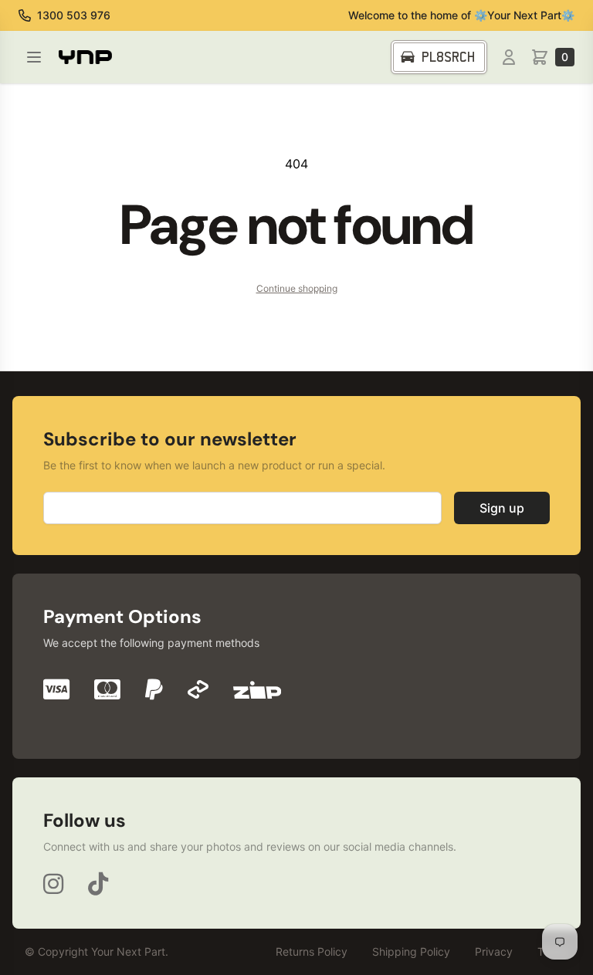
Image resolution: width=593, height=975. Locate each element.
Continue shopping (296, 288)
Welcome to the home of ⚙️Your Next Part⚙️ (461, 15)
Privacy (494, 951)
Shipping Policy (411, 951)
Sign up (501, 508)
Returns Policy (311, 951)
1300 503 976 (73, 15)
